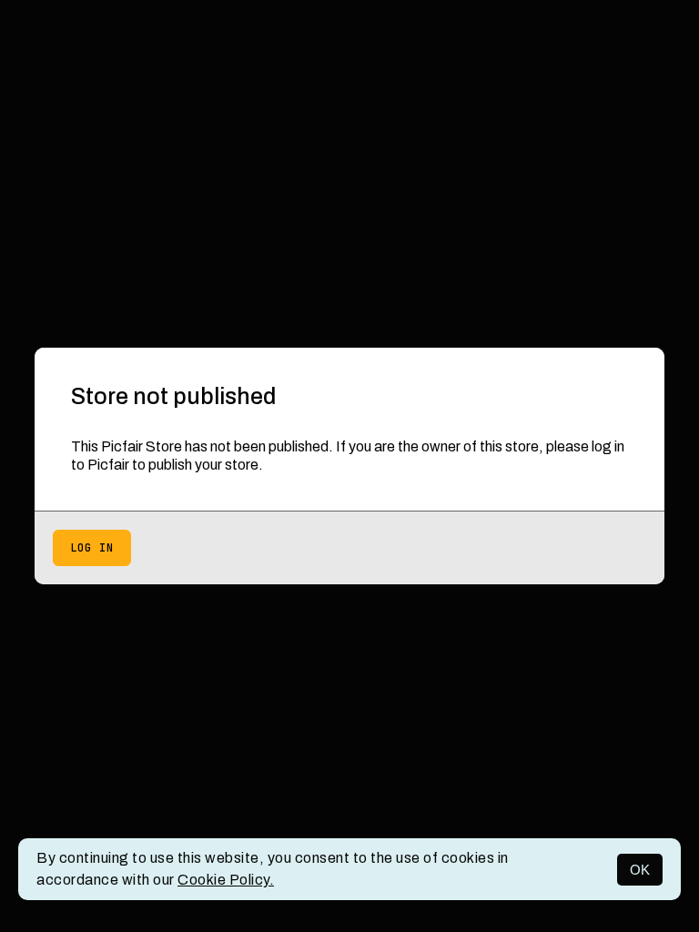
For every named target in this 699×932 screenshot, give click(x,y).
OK (640, 869)
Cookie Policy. (225, 879)
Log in (92, 548)
